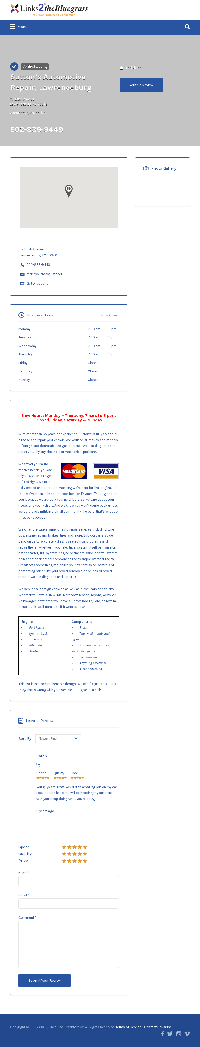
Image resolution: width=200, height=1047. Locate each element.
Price (23, 860)
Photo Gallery (163, 168)
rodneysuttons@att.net (44, 274)
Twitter (170, 1034)
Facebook (162, 1034)
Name (23, 873)
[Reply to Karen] (38, 765)
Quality (25, 853)
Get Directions (37, 283)
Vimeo (187, 1034)
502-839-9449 (38, 265)
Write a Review (141, 85)
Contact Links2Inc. (158, 1027)
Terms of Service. (129, 1027)
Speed (24, 847)
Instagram (178, 1034)
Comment (27, 918)
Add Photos (134, 68)
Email (23, 895)
